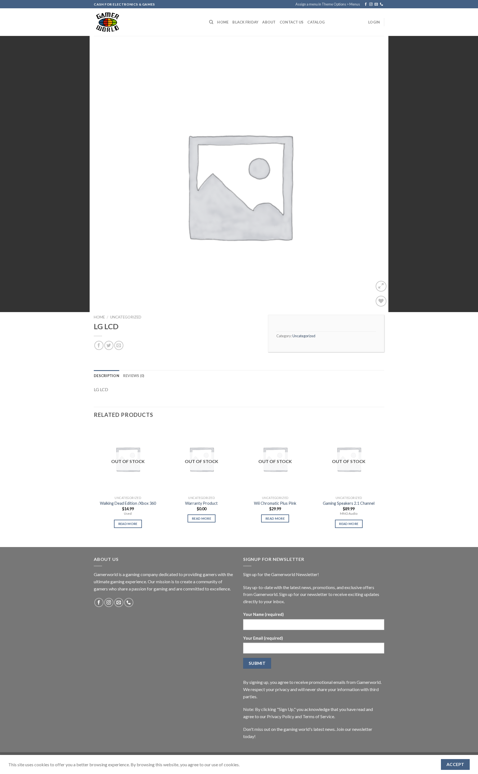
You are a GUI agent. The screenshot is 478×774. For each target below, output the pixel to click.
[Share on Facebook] (98, 345)
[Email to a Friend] (118, 345)
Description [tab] (106, 375)
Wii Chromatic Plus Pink (275, 503)
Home (222, 22)
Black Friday (245, 22)
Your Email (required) (263, 638)
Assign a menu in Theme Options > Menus (327, 4)
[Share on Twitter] (108, 345)
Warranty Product (201, 503)
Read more (127, 523)
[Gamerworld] (147, 22)
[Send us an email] (376, 4)
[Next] (382, 481)
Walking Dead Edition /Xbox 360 (128, 503)
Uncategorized (125, 317)
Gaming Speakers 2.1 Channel (349, 503)
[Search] (211, 22)
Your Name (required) (263, 614)
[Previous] (94, 481)
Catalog (316, 22)
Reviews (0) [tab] (133, 375)
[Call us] (381, 4)
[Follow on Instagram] (371, 4)
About (269, 22)
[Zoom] (381, 286)
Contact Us (292, 22)
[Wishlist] (381, 301)
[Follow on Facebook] (365, 4)
